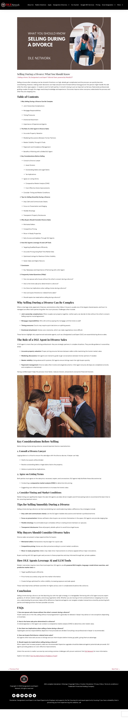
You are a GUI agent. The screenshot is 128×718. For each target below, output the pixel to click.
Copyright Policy (74, 684)
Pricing (98, 5)
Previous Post (13, 669)
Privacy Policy (99, 684)
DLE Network (89, 651)
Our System (75, 5)
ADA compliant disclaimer (52, 684)
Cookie (82, 684)
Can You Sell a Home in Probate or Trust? (43, 656)
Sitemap (64, 684)
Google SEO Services (87, 5)
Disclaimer (89, 684)
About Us (30, 5)
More (119, 5)
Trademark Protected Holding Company (81, 686)
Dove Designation (107, 5)
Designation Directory (60, 5)
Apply (49, 5)
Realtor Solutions (40, 5)
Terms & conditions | (111, 684)
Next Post (116, 669)
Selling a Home (23, 77)
